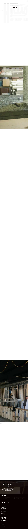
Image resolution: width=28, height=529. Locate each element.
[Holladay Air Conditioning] (1, 1)
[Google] (2, 528)
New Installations (3, 508)
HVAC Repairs (3, 507)
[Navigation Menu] (26, 1)
